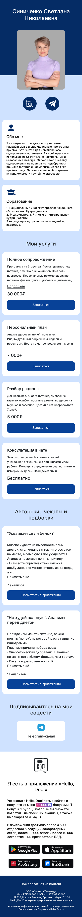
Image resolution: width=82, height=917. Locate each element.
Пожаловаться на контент (41, 884)
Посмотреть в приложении (41, 595)
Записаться (41, 305)
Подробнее (16, 286)
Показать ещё (18, 577)
